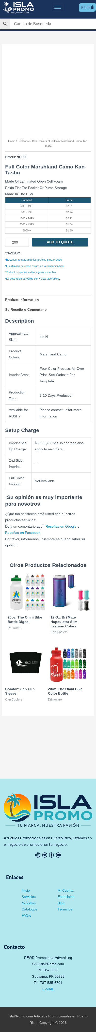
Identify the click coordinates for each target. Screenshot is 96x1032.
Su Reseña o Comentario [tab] (26, 309)
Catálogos (29, 909)
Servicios (29, 897)
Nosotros (29, 903)
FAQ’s (26, 915)
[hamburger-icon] (57, 7)
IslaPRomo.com (21, 1016)
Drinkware (23, 141)
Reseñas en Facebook (22, 533)
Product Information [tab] (22, 300)
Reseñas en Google (61, 526)
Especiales (66, 897)
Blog (61, 903)
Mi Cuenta (66, 890)
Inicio (26, 890)
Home (11, 141)
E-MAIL (48, 989)
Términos (65, 909)
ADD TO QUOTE (60, 242)
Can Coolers (39, 141)
